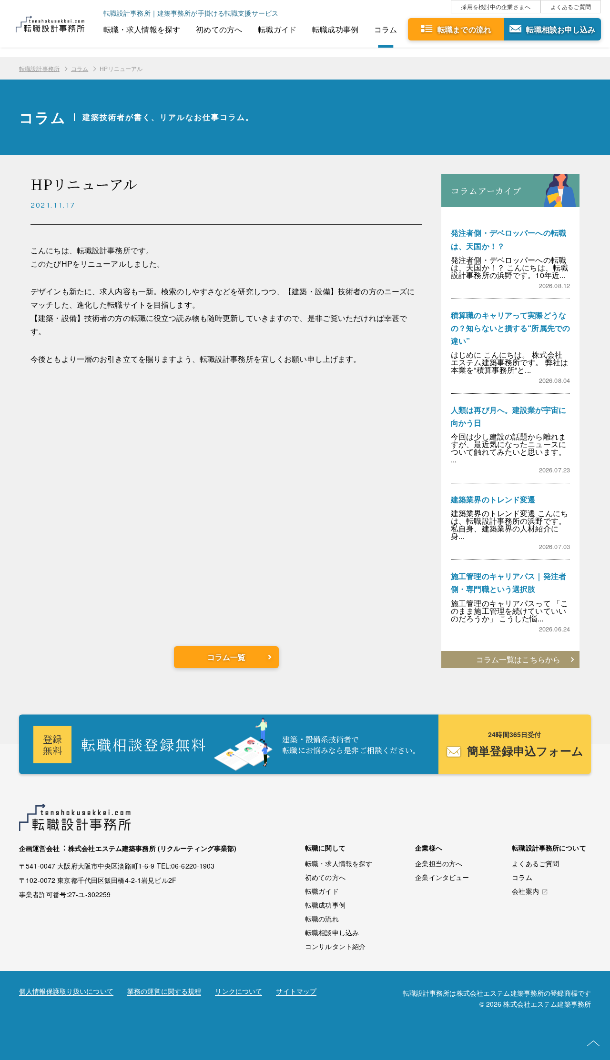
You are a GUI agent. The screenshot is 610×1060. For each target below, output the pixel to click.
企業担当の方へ (438, 863)
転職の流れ (322, 918)
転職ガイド (277, 29)
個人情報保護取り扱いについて (66, 992)
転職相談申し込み (332, 932)
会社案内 (525, 891)
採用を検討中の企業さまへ (495, 6)
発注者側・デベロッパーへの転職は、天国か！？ (508, 239)
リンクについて (238, 992)
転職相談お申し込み (560, 29)
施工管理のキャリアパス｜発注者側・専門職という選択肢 (508, 582)
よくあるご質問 (570, 6)
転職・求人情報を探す (141, 29)
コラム (385, 29)
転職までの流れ (464, 29)
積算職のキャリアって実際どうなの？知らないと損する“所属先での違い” (510, 328)
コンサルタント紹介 (335, 946)
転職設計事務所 (39, 68)
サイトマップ (296, 992)
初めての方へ (219, 29)
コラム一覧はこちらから (518, 659)
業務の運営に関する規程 (164, 992)
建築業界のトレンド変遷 (493, 499)
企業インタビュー (442, 877)
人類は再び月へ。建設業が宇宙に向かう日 (508, 416)
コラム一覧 (226, 656)
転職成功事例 (335, 29)
